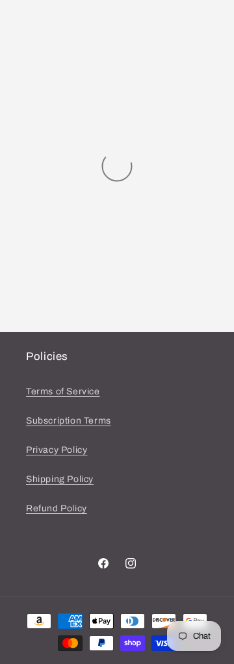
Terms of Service (63, 391)
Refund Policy (56, 508)
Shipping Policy (60, 479)
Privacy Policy (56, 450)
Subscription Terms (68, 421)
